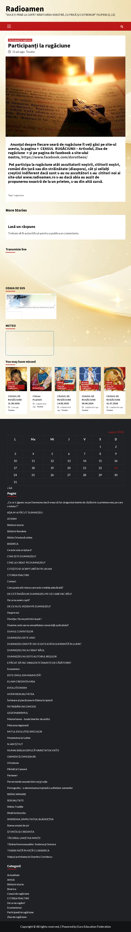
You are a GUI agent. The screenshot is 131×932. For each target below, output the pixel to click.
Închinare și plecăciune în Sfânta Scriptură (30, 700)
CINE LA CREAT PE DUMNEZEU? (26, 562)
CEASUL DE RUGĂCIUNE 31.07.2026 (113, 399)
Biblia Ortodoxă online (19, 537)
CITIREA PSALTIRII (18, 575)
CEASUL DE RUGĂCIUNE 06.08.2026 (89, 399)
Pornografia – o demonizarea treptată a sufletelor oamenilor (40, 787)
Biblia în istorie (15, 524)
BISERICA (12, 543)
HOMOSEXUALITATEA (20, 693)
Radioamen (25, 8)
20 (68, 468)
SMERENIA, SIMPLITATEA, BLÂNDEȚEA (30, 819)
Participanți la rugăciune (20, 40)
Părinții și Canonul (17, 769)
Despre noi (13, 612)
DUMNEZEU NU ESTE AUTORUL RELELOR (32, 656)
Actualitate (38, 388)
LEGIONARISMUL (17, 712)
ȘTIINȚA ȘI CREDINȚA (20, 831)
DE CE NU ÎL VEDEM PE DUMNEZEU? (29, 606)
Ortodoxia (13, 762)
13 (68, 461)
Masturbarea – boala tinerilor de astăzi (28, 718)
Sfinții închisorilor (16, 812)
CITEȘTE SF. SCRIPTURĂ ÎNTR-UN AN (29, 568)
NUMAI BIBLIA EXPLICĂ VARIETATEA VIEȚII (33, 750)
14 (84, 461)
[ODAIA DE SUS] (31, 306)
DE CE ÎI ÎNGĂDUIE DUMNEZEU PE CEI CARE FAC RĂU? (39, 593)
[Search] (122, 27)
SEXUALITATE (15, 800)
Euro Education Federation (94, 926)
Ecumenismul (14, 907)
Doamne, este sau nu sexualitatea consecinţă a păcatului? (38, 625)
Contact (11, 581)
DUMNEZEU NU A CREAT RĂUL (25, 650)
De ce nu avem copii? (18, 600)
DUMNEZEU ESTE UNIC (21, 637)
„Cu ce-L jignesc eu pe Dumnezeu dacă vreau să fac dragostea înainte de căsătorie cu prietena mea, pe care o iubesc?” (65, 504)
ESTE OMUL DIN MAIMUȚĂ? (24, 675)
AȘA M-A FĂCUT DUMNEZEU (25, 512)
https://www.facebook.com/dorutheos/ (54, 157)
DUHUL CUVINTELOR (20, 631)
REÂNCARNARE (16, 794)
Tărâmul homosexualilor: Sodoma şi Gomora (31, 844)
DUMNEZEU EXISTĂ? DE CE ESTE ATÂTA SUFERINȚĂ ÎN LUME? (44, 643)
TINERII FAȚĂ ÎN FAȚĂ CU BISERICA (28, 850)
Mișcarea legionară (18, 725)
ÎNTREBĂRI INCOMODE (21, 706)
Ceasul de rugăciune (18, 893)
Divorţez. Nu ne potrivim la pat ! (24, 618)
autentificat (32, 233)
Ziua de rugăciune (12, 387)
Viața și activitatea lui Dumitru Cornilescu (29, 856)
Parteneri (12, 775)
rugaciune (19, 195)
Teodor (30, 51)
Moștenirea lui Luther (19, 737)
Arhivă (11, 382)
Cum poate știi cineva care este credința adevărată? (35, 587)
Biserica (11, 888)
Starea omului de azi (18, 825)
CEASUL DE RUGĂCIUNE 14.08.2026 (64, 399)
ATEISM (12, 518)
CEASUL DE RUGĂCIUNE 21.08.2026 (15, 399)
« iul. (9, 488)
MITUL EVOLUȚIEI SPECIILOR (24, 731)
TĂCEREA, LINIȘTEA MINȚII (23, 837)
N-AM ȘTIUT (15, 744)
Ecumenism (13, 668)
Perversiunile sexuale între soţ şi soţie (27, 781)
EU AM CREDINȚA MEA (21, 681)
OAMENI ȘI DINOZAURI (21, 756)
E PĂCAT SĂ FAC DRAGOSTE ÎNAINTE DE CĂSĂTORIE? (39, 662)
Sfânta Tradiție (15, 806)
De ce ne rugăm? (16, 902)
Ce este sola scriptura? (19, 549)
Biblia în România (16, 531)
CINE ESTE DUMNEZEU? (21, 556)
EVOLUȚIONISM (17, 687)
